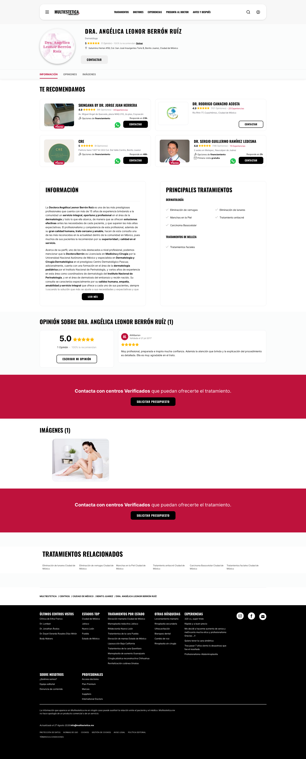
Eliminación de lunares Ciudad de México (58, 567)
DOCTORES (138, 12)
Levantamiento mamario (166, 618)
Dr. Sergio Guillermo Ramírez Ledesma (225, 141)
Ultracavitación (162, 628)
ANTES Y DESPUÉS (202, 12)
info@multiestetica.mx (82, 725)
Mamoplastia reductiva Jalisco (123, 623)
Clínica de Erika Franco (51, 618)
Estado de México (91, 638)
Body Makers (46, 638)
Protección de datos (50, 732)
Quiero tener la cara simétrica (199, 640)
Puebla (85, 633)
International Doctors (92, 699)
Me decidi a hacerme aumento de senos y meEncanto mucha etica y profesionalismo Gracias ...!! (205, 632)
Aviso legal (119, 732)
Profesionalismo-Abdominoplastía (201, 654)
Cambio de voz (162, 638)
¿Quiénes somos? (48, 679)
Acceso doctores (90, 679)
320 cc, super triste (194, 618)
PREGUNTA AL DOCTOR (177, 12)
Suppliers (86, 694)
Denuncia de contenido (51, 689)
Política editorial (137, 732)
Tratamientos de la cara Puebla (123, 633)
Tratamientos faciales (182, 247)
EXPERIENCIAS (155, 12)
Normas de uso (70, 732)
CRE (81, 141)
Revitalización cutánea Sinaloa (123, 663)
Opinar (139, 43)
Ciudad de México (91, 618)
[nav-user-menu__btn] (258, 12)
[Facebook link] (251, 617)
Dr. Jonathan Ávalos (49, 628)
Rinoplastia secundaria (166, 623)
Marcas (85, 689)
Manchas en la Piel (181, 217)
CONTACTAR (94, 60)
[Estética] (67, 12)
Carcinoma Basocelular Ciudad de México (206, 567)
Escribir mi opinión (77, 359)
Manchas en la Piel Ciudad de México (131, 567)
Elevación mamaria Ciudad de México (126, 618)
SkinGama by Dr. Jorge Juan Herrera (107, 105)
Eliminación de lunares (232, 209)
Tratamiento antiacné (232, 217)
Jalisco (85, 623)
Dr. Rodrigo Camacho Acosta (216, 103)
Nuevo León (88, 628)
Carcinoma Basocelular (183, 225)
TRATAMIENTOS (121, 12)
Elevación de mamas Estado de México (127, 638)
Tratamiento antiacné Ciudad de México (169, 567)
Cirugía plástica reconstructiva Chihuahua (128, 658)
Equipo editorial (47, 684)
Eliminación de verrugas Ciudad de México (96, 567)
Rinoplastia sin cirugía (165, 643)
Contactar (135, 124)
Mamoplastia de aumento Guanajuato (126, 653)
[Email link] (262, 616)
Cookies (85, 732)
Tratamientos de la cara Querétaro (124, 648)
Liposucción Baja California (121, 643)
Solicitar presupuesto (153, 402)
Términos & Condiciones (52, 737)
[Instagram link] (240, 617)
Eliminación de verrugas (184, 209)
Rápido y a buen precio (196, 623)
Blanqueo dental (163, 633)
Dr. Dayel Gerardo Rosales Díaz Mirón (58, 633)
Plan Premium (89, 684)
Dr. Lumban (45, 623)
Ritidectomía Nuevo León (120, 628)
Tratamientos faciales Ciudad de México (243, 567)
